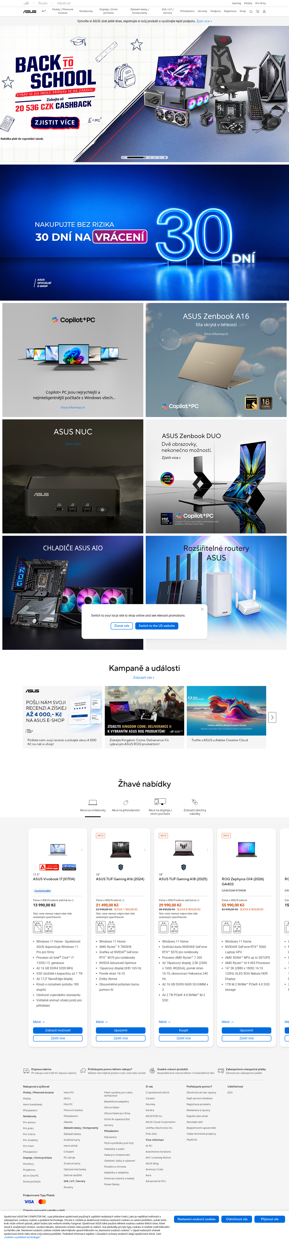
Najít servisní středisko (200, 1098)
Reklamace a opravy (198, 1110)
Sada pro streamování (117, 1154)
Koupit (183, 1030)
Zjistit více (58, 1038)
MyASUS (192, 1139)
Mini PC (68, 1104)
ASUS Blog (152, 1163)
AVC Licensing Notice (158, 1157)
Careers (150, 1098)
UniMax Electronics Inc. (159, 1128)
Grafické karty (72, 1140)
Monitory (28, 1164)
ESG (230, 1092)
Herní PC (69, 1092)
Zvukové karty (72, 1163)
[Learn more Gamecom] (144, 161)
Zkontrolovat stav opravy (201, 1092)
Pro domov (29, 1122)
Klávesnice (110, 1137)
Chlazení (69, 1151)
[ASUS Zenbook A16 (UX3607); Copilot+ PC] (216, 360)
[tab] (123, 157)
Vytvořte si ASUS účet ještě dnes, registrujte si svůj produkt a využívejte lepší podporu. (143, 21)
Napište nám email (197, 1116)
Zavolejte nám (195, 1122)
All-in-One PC (31, 1175)
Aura (148, 1175)
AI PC (149, 1145)
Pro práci (28, 1128)
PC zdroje (69, 1157)
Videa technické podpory (201, 1133)
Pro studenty (30, 1140)
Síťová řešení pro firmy (117, 1113)
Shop (243, 11)
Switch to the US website (157, 626)
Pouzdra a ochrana (115, 1166)
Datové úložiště (73, 1175)
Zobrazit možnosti (58, 1030)
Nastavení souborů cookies (196, 1219)
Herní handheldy (32, 1104)
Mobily (248, 3)
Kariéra (150, 1110)
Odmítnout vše (237, 1219)
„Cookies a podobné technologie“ (22, 1237)
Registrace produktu (199, 1104)
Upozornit (120, 1030)
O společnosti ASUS (157, 1092)
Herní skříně (70, 1145)
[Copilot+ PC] (72, 360)
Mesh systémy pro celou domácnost (118, 1094)
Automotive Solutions (158, 1151)
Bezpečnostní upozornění (201, 1128)
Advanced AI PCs (156, 1181)
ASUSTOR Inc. (154, 1116)
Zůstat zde (121, 626)
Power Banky (112, 1184)
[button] (236, 3)
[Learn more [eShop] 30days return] (144, 300)
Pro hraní (28, 1146)
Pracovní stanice (73, 1110)
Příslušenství (30, 1110)
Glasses (68, 1122)
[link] (29, 11)
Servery (108, 1125)
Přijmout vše (270, 1219)
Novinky (150, 1104)
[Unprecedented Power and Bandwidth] (72, 476)
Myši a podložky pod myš (119, 1143)
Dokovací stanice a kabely (119, 1178)
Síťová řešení (111, 1107)
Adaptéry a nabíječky (116, 1172)
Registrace (230, 11)
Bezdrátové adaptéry (116, 1101)
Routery (68, 1187)
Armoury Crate (154, 1169)
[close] (202, 609)
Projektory (29, 1169)
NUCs (67, 1098)
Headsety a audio (114, 1149)
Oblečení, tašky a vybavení (119, 1160)
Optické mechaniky (75, 1169)
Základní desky (72, 1134)
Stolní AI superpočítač (117, 1119)
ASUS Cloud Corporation (160, 1122)
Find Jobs (151, 1133)
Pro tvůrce (29, 1134)
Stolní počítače (31, 1181)
